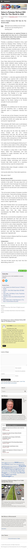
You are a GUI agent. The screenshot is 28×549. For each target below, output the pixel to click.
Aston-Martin (5, 462)
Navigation (7, 1)
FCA (14, 468)
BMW (17, 462)
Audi (9, 462)
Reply (4, 345)
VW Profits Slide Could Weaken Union (10, 446)
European (6, 467)
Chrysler (11, 464)
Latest (3, 425)
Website (16, 375)
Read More (4, 528)
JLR (2, 471)
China (6, 464)
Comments (14, 425)
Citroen (14, 464)
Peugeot (4, 472)
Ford (23, 468)
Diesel (11, 466)
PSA (11, 472)
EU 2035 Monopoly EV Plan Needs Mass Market (12, 442)
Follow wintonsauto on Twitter (14, 538)
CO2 (18, 464)
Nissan (20, 471)
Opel (23, 471)
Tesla (7, 474)
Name (18, 367)
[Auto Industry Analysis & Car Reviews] (14, 8)
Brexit (20, 462)
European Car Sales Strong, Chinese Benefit (11, 433)
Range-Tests (16, 473)
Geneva (7, 470)
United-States (12, 474)
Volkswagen (7, 476)
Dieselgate (14, 466)
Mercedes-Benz (14, 471)
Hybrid (19, 470)
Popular (9, 425)
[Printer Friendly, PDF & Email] (22, 270)
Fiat (21, 468)
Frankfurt (3, 469)
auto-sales (12, 462)
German (12, 469)
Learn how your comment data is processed (13, 382)
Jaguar (23, 469)
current (4, 466)
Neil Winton (5, 16)
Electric (22, 465)
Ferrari (17, 468)
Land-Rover (6, 471)
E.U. (18, 466)
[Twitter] (6, 280)
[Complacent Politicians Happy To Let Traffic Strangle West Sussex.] (13, 499)
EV (12, 468)
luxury (9, 471)
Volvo (3, 305)
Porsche (8, 472)
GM (16, 470)
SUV (3, 474)
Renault (22, 472)
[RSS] (3, 280)
